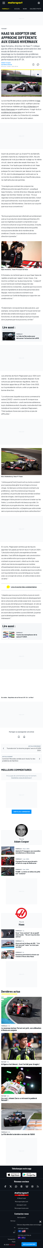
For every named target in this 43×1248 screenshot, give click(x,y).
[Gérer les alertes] (24, 737)
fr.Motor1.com (21, 1198)
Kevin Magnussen (8, 109)
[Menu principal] (3, 3)
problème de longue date (11, 112)
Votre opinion (21, 1217)
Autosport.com (21, 1205)
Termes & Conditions (14, 1239)
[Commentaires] (38, 64)
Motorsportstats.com (21, 1208)
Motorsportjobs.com (21, 1201)
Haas (38, 100)
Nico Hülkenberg (30, 106)
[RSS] (38, 1186)
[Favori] (33, 64)
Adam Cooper (6, 62)
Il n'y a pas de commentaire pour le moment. (21, 777)
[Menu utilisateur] (39, 3)
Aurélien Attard (6, 64)
